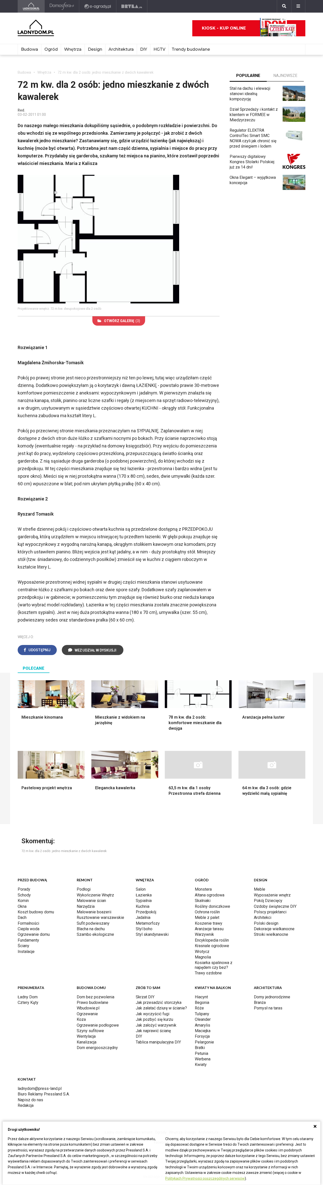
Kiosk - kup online (224, 28)
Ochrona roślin (207, 912)
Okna (22, 906)
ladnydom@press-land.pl (40, 1088)
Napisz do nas (30, 1099)
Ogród (51, 49)
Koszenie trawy (208, 923)
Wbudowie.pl (88, 1008)
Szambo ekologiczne (95, 934)
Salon (141, 889)
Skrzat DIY (145, 997)
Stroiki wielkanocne (271, 934)
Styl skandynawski (152, 934)
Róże (199, 1008)
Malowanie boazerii (94, 912)
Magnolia (203, 957)
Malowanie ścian (91, 900)
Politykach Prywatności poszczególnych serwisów (205, 1178)
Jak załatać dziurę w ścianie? (161, 1008)
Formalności (28, 923)
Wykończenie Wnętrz (95, 895)
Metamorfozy (148, 923)
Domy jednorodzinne (272, 997)
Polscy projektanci (270, 912)
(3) (122, 321)
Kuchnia (142, 906)
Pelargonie (204, 1042)
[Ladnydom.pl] (31, 6)
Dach (22, 917)
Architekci (262, 917)
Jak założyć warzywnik (156, 1025)
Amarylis (202, 1025)
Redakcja (26, 1105)
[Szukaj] (284, 6)
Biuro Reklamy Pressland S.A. (44, 1094)
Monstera (203, 889)
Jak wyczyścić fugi (152, 1013)
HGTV (159, 49)
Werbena (202, 1059)
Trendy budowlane (191, 49)
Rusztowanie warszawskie (100, 917)
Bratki (200, 1047)
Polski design (266, 923)
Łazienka (144, 895)
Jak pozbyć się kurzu (154, 1019)
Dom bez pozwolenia (95, 997)
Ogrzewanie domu (34, 934)
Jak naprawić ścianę (153, 1030)
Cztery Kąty (28, 1002)
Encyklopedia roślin (212, 940)
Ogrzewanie (87, 1013)
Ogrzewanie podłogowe (98, 1025)
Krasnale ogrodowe (212, 945)
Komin (23, 900)
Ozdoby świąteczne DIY (275, 906)
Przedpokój (146, 912)
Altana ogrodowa (209, 895)
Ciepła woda (28, 928)
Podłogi (84, 889)
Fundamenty (28, 940)
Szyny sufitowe (90, 1030)
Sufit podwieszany (93, 923)
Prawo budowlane (92, 1002)
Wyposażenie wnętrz (272, 895)
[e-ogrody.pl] (97, 6)
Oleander (203, 1019)
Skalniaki (202, 900)
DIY (143, 49)
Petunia (201, 1053)
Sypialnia (144, 900)
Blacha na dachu (91, 928)
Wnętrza (73, 49)
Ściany (23, 945)
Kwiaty (201, 1064)
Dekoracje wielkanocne (274, 928)
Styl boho (144, 928)
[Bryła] (131, 6)
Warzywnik (204, 934)
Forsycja (202, 1036)
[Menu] (298, 6)
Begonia (202, 1002)
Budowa (29, 49)
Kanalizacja (86, 1042)
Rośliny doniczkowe (212, 906)
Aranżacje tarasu (209, 928)
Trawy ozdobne (208, 973)
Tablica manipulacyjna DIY (158, 1042)
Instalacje (26, 951)
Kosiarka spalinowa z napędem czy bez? (213, 965)
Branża (260, 1002)
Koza (81, 1019)
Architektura (121, 49)
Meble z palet (207, 917)
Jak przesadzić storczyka (158, 1002)
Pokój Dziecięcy (268, 900)
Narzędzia (86, 906)
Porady (24, 889)
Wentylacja (86, 1036)
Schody (24, 895)
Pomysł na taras (268, 1008)
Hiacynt (201, 997)
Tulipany (202, 1013)
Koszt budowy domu (36, 912)
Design (95, 49)
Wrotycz (202, 951)
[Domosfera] (62, 6)
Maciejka (202, 1030)
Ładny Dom (28, 997)
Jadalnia (143, 917)
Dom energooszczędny (97, 1047)
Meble (259, 889)
